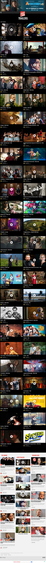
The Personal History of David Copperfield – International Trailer (32, 72)
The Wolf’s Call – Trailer (26, 302)
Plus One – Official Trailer (4, 90)
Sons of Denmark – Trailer (27, 390)
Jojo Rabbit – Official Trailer (27, 107)
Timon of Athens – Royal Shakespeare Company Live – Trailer (9, 355)
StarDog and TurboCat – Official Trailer (29, 514)
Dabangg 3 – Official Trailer (4, 125)
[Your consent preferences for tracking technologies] (44, 561)
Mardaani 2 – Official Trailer (4, 302)
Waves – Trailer (25, 54)
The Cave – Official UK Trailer (27, 496)
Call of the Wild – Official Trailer (28, 249)
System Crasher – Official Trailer (5, 514)
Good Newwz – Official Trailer (4, 285)
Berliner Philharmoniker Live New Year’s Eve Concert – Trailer (32, 267)
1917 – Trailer (2, 72)
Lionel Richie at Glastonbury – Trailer (5, 461)
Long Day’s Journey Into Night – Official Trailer (30, 373)
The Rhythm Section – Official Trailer (5, 443)
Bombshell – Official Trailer (4, 196)
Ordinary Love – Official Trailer (4, 532)
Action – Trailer (25, 461)
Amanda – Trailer (26, 355)
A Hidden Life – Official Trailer (4, 267)
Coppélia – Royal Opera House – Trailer (6, 142)
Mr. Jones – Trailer (3, 37)
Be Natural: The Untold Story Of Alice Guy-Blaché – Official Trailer (33, 196)
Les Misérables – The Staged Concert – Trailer (7, 179)
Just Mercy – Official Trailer (27, 179)
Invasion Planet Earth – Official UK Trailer (29, 549)
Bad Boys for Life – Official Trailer (5, 214)
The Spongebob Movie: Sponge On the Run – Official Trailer (32, 443)
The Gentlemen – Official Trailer (5, 373)
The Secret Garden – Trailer (27, 37)
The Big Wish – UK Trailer (4, 232)
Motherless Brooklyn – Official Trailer (28, 532)
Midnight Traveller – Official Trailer (28, 90)
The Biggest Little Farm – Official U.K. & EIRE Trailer (30, 232)
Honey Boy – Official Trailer (4, 426)
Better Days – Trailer (26, 479)
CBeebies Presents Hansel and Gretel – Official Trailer (31, 161)
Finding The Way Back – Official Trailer (6, 249)
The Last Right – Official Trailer (28, 408)
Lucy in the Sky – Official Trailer (5, 549)
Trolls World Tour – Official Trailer (28, 214)
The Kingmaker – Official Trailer (28, 285)
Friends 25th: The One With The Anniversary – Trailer (31, 125)
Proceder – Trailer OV (3, 161)
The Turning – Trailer (3, 54)
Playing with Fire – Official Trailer (5, 390)
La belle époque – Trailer (27, 426)
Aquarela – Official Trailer (4, 496)
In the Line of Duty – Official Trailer (5, 107)
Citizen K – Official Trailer (4, 408)
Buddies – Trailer (2, 320)
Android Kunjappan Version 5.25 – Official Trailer (30, 320)
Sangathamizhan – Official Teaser (5, 479)
